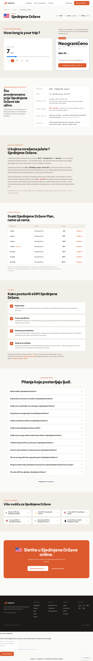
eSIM (14, 10)
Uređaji (35, 608)
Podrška (50, 3)
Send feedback (7, 654)
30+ (27, 60)
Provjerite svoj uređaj (30, 356)
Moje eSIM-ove (52, 605)
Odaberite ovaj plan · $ (71, 65)
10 (17, 60)
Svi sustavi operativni (10, 612)
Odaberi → (79, 231)
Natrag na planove (37, 568)
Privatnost (66, 608)
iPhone (15, 358)
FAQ (34, 611)
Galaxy (20, 358)
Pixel (25, 358)
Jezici (35, 614)
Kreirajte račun (52, 611)
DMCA (65, 611)
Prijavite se (69, 3)
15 (22, 60)
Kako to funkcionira (40, 3)
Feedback (87, 657)
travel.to (7, 10)
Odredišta (29, 3)
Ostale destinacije (57, 568)
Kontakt (65, 614)
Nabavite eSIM (81, 3)
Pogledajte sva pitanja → (46, 481)
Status (35, 616)
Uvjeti (64, 605)
